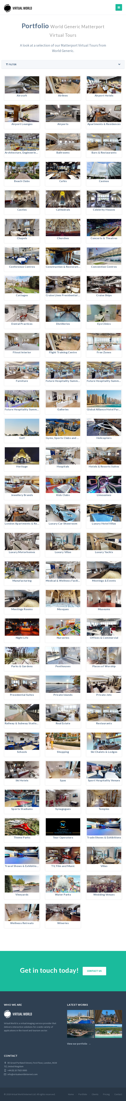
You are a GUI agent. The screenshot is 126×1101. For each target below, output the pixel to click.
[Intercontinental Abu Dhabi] (80, 1017)
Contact (118, 1094)
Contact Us (94, 970)
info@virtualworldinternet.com (23, 1074)
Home (71, 1094)
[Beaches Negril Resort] (108, 1031)
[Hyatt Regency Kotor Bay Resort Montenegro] (80, 1031)
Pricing (106, 1094)
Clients (95, 1094)
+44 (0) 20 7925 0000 (17, 1070)
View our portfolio (77, 1043)
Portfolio (82, 1094)
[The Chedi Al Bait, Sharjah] (108, 1017)
